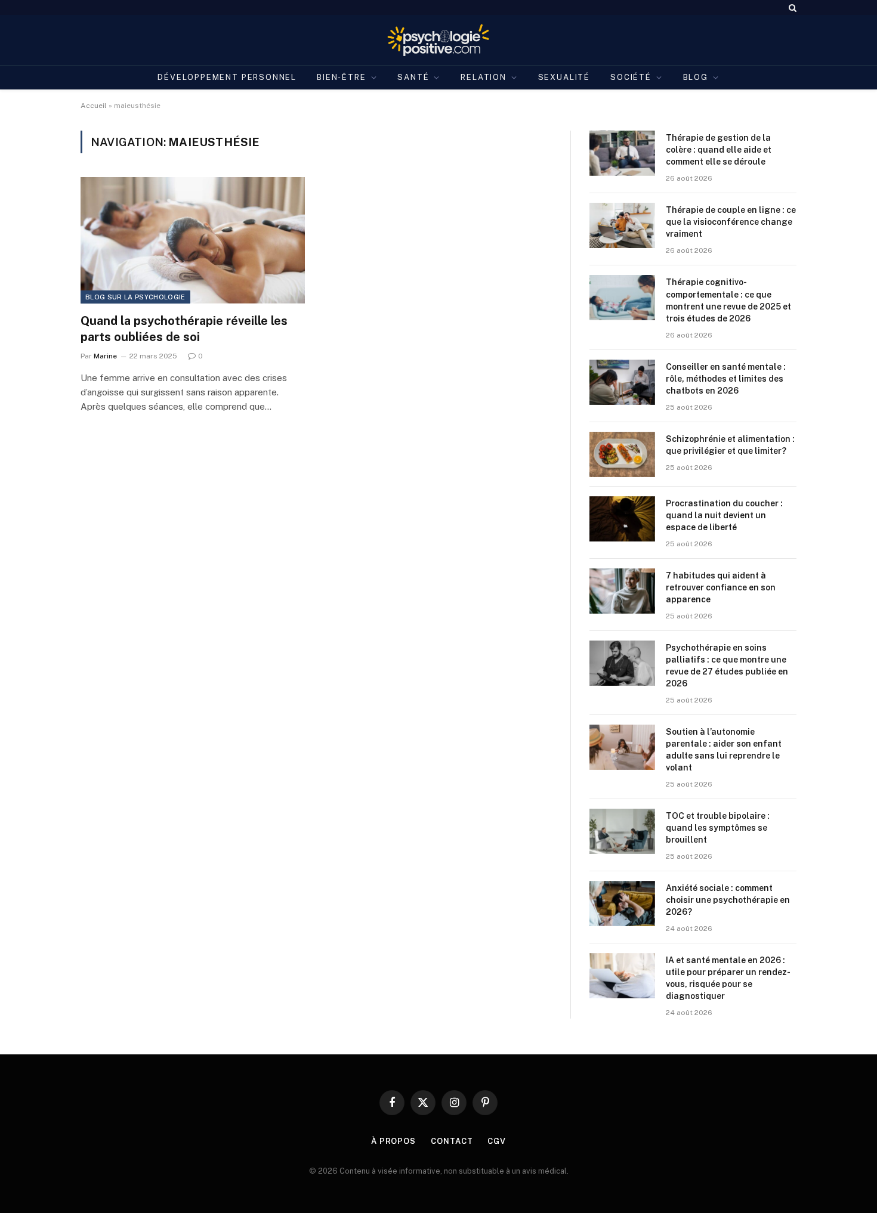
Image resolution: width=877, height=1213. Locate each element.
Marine (105, 356)
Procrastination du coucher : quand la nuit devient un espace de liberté (724, 515)
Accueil (94, 105)
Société (630, 77)
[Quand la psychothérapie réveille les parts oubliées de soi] (193, 240)
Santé (413, 77)
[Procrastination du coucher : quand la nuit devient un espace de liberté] (622, 518)
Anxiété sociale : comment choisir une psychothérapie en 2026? (728, 900)
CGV (496, 1141)
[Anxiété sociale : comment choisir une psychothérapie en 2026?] (622, 903)
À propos (393, 1141)
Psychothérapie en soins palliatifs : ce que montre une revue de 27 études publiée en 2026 (727, 665)
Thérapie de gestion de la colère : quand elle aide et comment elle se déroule (718, 149)
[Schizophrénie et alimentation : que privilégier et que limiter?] (622, 454)
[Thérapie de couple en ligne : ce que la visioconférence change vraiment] (622, 225)
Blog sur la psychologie (135, 297)
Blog (695, 77)
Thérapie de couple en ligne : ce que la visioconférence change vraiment (731, 222)
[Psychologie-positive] (438, 40)
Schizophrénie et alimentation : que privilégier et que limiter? (730, 445)
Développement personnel (227, 77)
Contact (452, 1141)
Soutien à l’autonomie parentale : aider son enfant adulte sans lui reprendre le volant (724, 749)
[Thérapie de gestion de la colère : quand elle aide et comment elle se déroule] (622, 153)
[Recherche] (791, 7)
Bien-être (341, 77)
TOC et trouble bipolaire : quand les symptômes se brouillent (718, 827)
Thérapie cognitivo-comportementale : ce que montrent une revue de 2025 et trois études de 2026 (728, 300)
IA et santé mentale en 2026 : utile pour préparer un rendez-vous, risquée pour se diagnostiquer (728, 978)
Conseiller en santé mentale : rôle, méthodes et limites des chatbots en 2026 (726, 378)
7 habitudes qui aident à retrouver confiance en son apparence (721, 587)
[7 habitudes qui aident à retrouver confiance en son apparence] (622, 591)
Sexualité (564, 77)
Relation (484, 77)
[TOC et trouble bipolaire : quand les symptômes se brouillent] (622, 831)
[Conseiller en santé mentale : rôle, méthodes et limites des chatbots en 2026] (622, 382)
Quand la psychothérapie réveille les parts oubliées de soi (184, 329)
